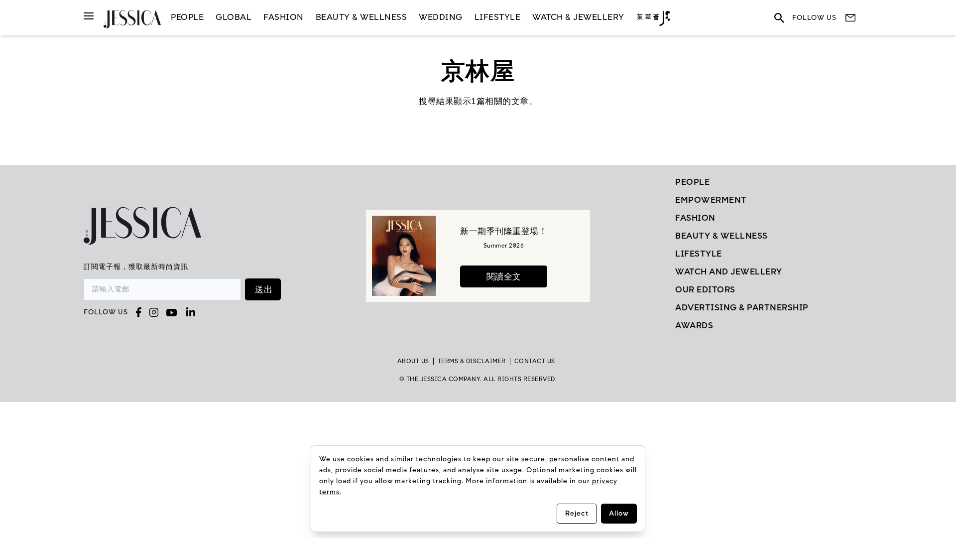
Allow (619, 513)
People (187, 17)
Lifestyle (698, 254)
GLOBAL (233, 17)
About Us (413, 361)
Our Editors (705, 289)
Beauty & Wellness (361, 17)
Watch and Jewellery (728, 271)
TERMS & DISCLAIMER (472, 361)
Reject (577, 513)
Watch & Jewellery (578, 17)
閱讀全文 (503, 276)
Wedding (441, 17)
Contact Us (534, 361)
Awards (694, 325)
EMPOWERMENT (711, 200)
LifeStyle (498, 17)
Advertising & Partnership (742, 307)
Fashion (283, 17)
